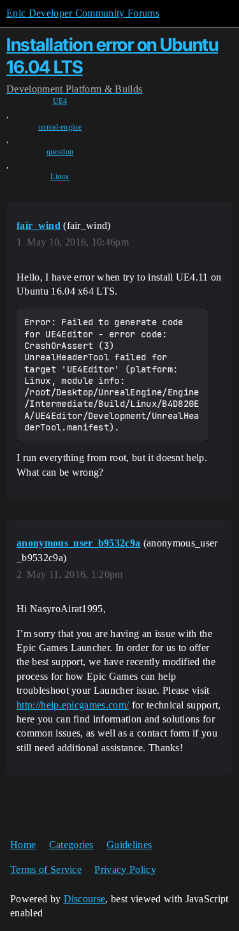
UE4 (60, 101)
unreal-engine (60, 126)
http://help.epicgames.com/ (73, 705)
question (60, 151)
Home (23, 844)
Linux (59, 176)
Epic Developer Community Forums (82, 13)
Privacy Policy (125, 869)
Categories (71, 844)
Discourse (85, 898)
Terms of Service (46, 869)
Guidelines (129, 844)
